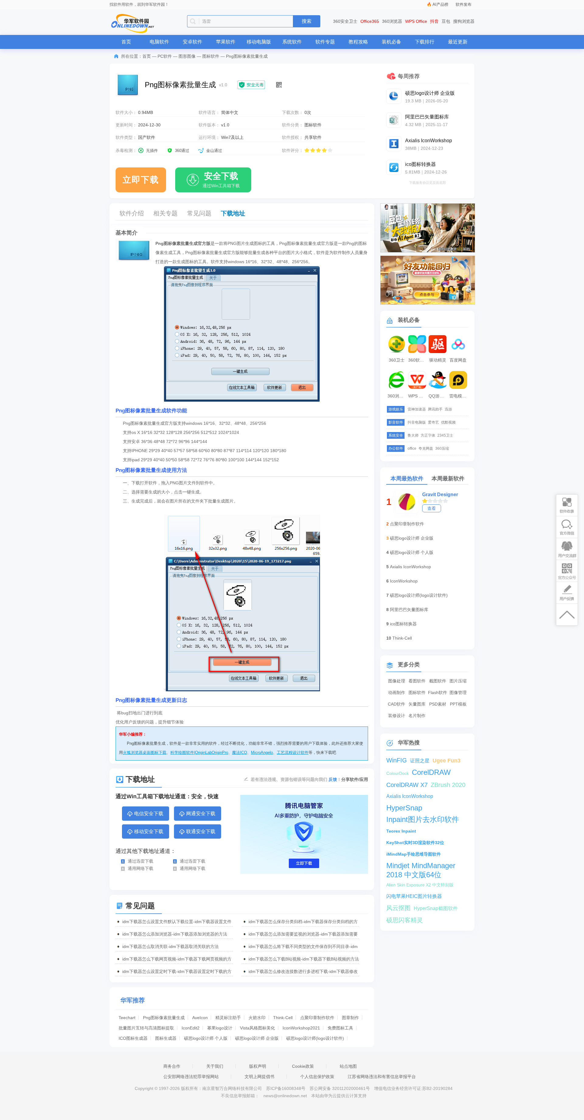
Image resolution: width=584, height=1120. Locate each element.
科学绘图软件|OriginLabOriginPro (199, 752)
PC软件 (165, 56)
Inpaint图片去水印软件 (422, 819)
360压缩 (442, 448)
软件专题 (325, 41)
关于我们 (214, 1066)
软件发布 (463, 4)
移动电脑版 (259, 41)
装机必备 (391, 41)
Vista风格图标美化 (257, 1028)
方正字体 (428, 435)
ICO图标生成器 (133, 1038)
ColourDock (397, 773)
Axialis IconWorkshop (410, 566)
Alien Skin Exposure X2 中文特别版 (420, 884)
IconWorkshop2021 (301, 1028)
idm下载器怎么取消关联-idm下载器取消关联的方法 (170, 946)
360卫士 (397, 360)
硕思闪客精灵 (404, 920)
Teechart (127, 1017)
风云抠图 (398, 908)
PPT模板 (458, 704)
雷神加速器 (417, 409)
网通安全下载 (200, 813)
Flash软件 (437, 692)
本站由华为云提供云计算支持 (339, 1095)
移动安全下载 (148, 831)
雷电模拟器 (459, 395)
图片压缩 (458, 681)
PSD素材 (437, 704)
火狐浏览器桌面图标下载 (144, 752)
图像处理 (396, 681)
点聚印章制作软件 (317, 1017)
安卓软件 (192, 41)
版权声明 (257, 1066)
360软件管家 (418, 360)
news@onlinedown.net (285, 1095)
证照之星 (419, 760)
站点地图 (348, 1066)
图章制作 (350, 1017)
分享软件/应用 (354, 779)
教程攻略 (358, 41)
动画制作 (396, 692)
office (412, 448)
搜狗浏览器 (463, 21)
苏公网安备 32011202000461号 (340, 1088)
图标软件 (210, 56)
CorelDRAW (431, 772)
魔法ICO (239, 752)
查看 (431, 508)
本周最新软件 (448, 479)
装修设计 (396, 715)
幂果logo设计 (219, 1028)
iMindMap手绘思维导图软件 (413, 854)
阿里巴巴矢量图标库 (409, 609)
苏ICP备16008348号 (285, 1088)
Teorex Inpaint (401, 831)
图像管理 (458, 692)
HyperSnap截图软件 (436, 908)
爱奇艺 (433, 422)
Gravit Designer (440, 494)
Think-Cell (283, 1017)
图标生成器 (165, 1038)
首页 (126, 41)
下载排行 (424, 41)
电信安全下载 (148, 813)
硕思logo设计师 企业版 (257, 1038)
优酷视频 (448, 422)
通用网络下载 (140, 868)
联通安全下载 (200, 831)
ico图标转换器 (403, 623)
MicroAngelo (262, 752)
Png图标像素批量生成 (164, 1017)
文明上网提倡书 (259, 1076)
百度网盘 (458, 360)
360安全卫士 (345, 21)
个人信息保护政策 (317, 1076)
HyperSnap (404, 808)
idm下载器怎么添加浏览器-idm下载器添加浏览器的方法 (174, 934)
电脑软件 (159, 41)
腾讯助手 (435, 409)
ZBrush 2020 (448, 785)
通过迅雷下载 (140, 861)
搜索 (306, 21)
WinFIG (396, 760)
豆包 (446, 21)
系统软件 (292, 41)
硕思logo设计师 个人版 (206, 1038)
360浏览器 (392, 21)
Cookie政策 (303, 1066)
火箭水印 (257, 1017)
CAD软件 (396, 704)
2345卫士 (445, 435)
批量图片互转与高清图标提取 (146, 1028)
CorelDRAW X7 (407, 785)
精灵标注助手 (228, 1017)
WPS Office (416, 21)
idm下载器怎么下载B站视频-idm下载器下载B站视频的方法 (304, 959)
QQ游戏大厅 (438, 395)
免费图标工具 (340, 1028)
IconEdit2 (191, 1028)
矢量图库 (417, 704)
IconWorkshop (404, 581)
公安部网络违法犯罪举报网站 (191, 1076)
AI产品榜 (440, 4)
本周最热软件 (407, 479)
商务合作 (171, 1066)
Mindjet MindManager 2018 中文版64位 (420, 865)
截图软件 (437, 681)
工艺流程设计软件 (292, 752)
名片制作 (417, 715)
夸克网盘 (426, 448)
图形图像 (187, 56)
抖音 (434, 21)
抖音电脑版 (417, 422)
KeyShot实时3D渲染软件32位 (415, 842)
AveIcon (200, 1017)
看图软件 (417, 681)
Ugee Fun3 (447, 761)
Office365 (369, 21)
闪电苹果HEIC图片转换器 (414, 896)
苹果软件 (225, 41)
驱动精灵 (437, 360)
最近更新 (458, 41)
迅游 (448, 409)
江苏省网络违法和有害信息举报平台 (382, 1076)
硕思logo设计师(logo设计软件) (315, 1038)
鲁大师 (413, 435)
